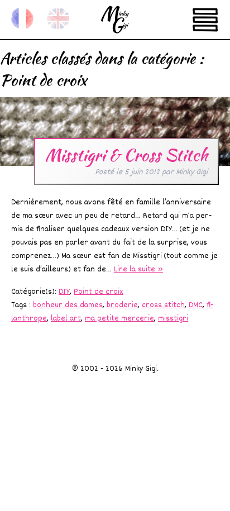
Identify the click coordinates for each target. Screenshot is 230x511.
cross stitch (163, 305)
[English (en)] (58, 18)
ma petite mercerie (119, 318)
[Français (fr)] (22, 18)
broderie (122, 305)
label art (66, 318)
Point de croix (98, 291)
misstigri (173, 318)
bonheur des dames (68, 305)
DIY (64, 291)
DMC (196, 305)
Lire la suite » (138, 269)
